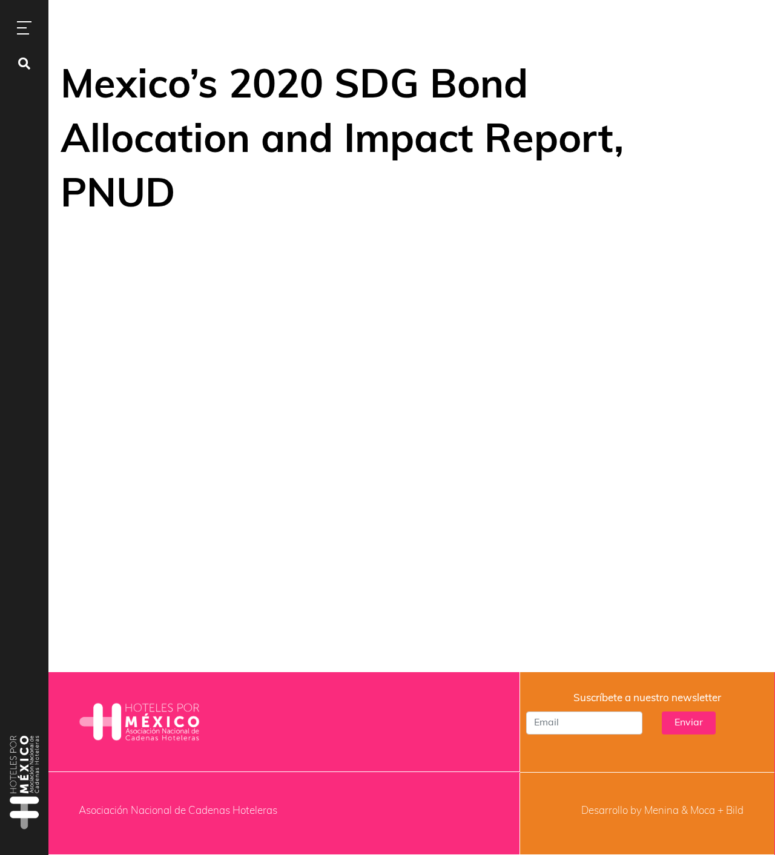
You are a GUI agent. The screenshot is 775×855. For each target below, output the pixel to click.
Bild (735, 811)
